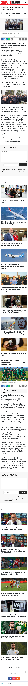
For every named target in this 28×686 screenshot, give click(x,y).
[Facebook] (2, 39)
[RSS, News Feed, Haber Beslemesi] (18, 678)
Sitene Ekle (13, 673)
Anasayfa (5, 7)
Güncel (11, 7)
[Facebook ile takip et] (10, 678)
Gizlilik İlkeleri (21, 672)
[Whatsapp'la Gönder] (9, 39)
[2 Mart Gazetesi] (10, 2)
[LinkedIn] (7, 39)
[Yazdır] (12, 39)
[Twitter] (4, 39)
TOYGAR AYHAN (11, 390)
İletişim (15, 672)
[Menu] (25, 2)
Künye (9, 672)
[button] (20, 39)
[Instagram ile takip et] (14, 678)
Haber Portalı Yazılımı (9, 683)
